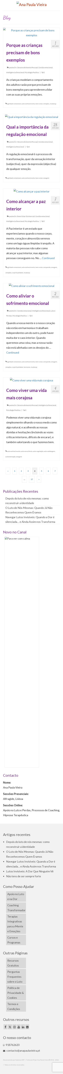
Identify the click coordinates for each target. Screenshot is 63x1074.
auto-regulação (38, 451)
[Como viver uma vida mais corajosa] (31, 380)
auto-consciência (26, 451)
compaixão (46, 267)
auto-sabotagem (49, 451)
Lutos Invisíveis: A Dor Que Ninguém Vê (30, 871)
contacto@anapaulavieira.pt (23, 1050)
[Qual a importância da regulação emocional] (31, 116)
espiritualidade (17, 273)
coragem (46, 178)
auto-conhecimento (28, 104)
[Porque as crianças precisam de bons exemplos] (31, 32)
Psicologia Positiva (32, 72)
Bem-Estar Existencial (26, 216)
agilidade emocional (14, 104)
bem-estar (39, 104)
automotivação (10, 457)
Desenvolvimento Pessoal (27, 67)
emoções (46, 104)
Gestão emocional (45, 67)
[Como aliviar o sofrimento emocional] (31, 285)
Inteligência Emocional (15, 72)
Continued (48, 258)
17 (32, 479)
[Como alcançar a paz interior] (32, 191)
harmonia (27, 367)
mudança (53, 104)
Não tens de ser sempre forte (23, 876)
